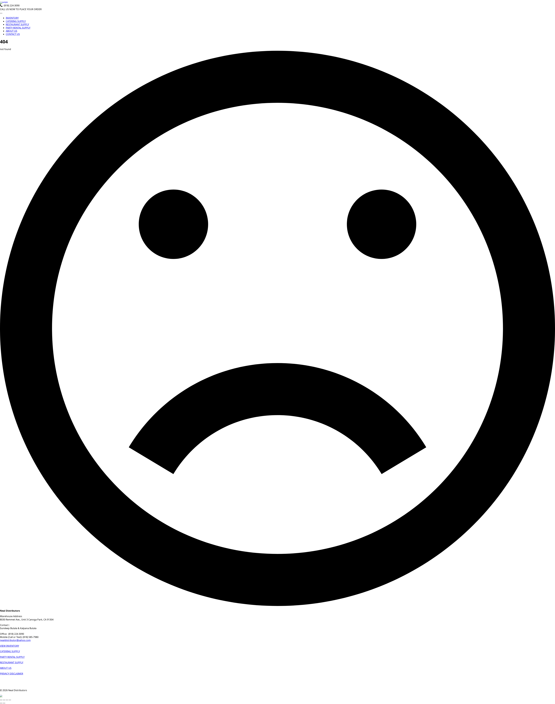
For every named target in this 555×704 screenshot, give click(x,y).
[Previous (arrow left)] (1, 703)
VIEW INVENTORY (9, 645)
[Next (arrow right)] (4, 703)
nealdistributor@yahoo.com (15, 640)
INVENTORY (12, 18)
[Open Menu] (1, 13)
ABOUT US (11, 31)
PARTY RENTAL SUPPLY (18, 27)
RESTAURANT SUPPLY (17, 24)
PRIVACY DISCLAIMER (11, 673)
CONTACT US (13, 34)
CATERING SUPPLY (16, 21)
